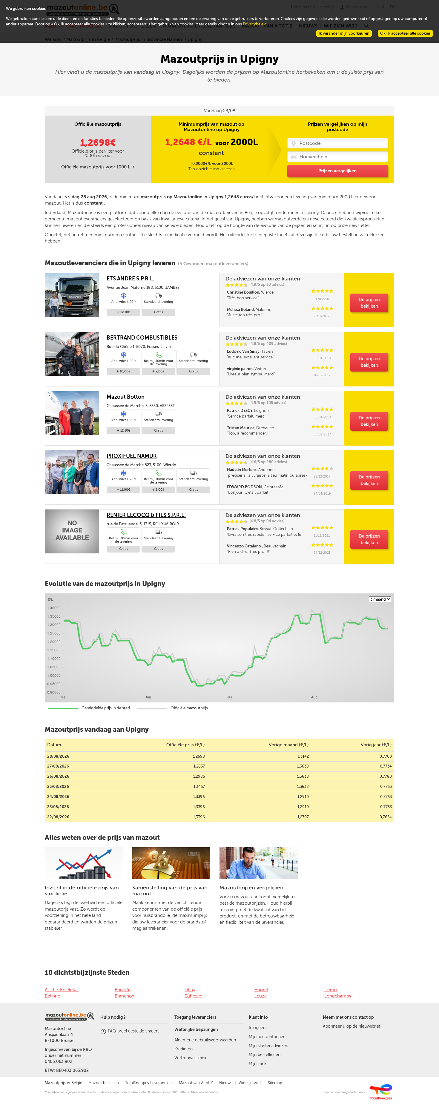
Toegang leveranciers (195, 1017)
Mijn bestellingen (264, 1054)
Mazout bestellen (103, 1083)
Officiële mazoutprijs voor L (95, 167)
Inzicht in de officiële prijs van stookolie (82, 890)
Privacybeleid (255, 24)
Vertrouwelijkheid (191, 1058)
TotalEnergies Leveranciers (149, 1083)
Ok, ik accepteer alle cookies (405, 33)
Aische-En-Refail (62, 989)
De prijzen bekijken (369, 303)
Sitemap (275, 1083)
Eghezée (193, 996)
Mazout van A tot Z (196, 1083)
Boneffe (123, 989)
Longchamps (337, 996)
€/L (189, 142)
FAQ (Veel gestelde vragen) (133, 1031)
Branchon (124, 996)
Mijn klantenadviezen (268, 1045)
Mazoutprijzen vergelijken (251, 887)
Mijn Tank (257, 1063)
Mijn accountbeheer (268, 1036)
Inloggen (257, 1027)
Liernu (330, 989)
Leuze (260, 996)
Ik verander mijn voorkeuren (344, 33)
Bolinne (52, 996)
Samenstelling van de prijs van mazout (170, 890)
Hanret (261, 989)
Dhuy (190, 989)
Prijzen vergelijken (337, 171)
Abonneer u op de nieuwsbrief (351, 1026)
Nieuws (225, 1083)
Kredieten (183, 1049)
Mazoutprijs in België (63, 1083)
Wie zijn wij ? (250, 1083)
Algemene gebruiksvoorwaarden (205, 1040)
